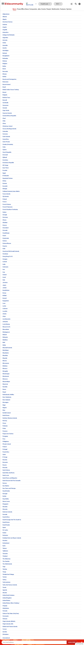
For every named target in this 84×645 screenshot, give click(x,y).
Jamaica (5, 282)
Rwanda (5, 467)
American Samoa (7, 22)
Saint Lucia (6, 475)
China (4, 123)
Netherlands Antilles (8, 394)
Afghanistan (6, 14)
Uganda (5, 590)
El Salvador (6, 175)
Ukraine (5, 592)
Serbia (4, 496)
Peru (4, 439)
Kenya (4, 293)
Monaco (5, 368)
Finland (5, 199)
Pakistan (5, 426)
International (6, 638)
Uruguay (5, 605)
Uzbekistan (6, 608)
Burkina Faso (6, 97)
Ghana (4, 220)
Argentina (5, 37)
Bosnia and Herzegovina (9, 79)
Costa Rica (6, 139)
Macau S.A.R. (6, 327)
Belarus (5, 61)
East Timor (6, 168)
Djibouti (5, 157)
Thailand (5, 556)
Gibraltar (5, 222)
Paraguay (5, 436)
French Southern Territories (10, 209)
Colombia (5, 131)
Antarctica (5, 32)
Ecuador (5, 170)
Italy (4, 280)
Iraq (4, 272)
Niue (4, 410)
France (4, 201)
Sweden (5, 540)
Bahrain (5, 53)
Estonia (5, 183)
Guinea (5, 241)
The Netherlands (7, 564)
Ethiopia (5, 188)
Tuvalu (4, 587)
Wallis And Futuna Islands (10, 626)
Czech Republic (7, 152)
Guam (4, 235)
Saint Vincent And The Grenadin (11, 480)
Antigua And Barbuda (8, 35)
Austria (5, 48)
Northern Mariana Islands (10, 418)
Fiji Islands (6, 196)
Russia (4, 465)
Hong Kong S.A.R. (8, 256)
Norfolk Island (7, 413)
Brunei (4, 92)
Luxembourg (6, 324)
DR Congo (5, 165)
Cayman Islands (7, 113)
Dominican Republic (8, 162)
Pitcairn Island (7, 444)
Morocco (5, 379)
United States (6, 600)
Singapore (5, 504)
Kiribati (4, 295)
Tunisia (5, 577)
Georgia (5, 214)
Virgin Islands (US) (8, 624)
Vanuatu (5, 611)
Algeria (4, 19)
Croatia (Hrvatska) (8, 144)
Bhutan (5, 74)
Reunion (5, 459)
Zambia (5, 631)
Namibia (5, 386)
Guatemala (6, 238)
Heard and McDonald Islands (11, 251)
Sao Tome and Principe (9, 488)
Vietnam (5, 618)
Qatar (4, 454)
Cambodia (5, 102)
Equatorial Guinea (7, 178)
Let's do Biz (79, 644)
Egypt (4, 173)
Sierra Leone (6, 501)
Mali (4, 342)
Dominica (5, 160)
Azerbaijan (6, 50)
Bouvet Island (6, 84)
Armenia (5, 40)
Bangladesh (6, 55)
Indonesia (5, 267)
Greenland (5, 227)
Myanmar (5, 384)
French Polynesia (7, 207)
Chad (4, 118)
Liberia (4, 313)
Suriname (5, 535)
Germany (5, 217)
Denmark (5, 155)
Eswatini (5, 186)
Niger (4, 405)
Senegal (5, 493)
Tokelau (5, 569)
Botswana (5, 82)
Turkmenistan (6, 582)
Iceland (5, 261)
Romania (5, 462)
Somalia (5, 514)
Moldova (5, 366)
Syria (4, 545)
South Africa (6, 517)
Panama (5, 431)
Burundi (5, 100)
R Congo (5, 457)
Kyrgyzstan (6, 300)
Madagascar (6, 332)
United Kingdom (7, 598)
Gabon (4, 212)
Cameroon (5, 105)
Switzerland (6, 543)
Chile (4, 121)
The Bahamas (6, 558)
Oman (4, 423)
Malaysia (5, 337)
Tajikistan (5, 551)
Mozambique (6, 381)
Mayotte (5, 358)
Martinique (6, 350)
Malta (4, 345)
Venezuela (6, 616)
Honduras (5, 254)
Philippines (6, 441)
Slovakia (5, 506)
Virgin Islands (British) (9, 621)
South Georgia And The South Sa (12, 519)
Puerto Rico (6, 452)
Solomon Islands (7, 512)
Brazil (4, 87)
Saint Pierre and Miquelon (10, 478)
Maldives (5, 340)
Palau (4, 428)
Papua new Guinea (8, 433)
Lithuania (5, 321)
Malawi (5, 334)
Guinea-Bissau (7, 243)
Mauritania (6, 353)
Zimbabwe (6, 634)
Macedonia (6, 329)
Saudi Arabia (6, 491)
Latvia (4, 306)
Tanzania (5, 553)
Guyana (5, 246)
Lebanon (5, 308)
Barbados (5, 58)
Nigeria (5, 407)
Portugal (5, 449)
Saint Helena (6, 470)
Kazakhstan (6, 290)
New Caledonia (7, 397)
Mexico (5, 360)
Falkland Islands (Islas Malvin (11, 191)
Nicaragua (5, 402)
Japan (4, 285)
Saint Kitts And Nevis (8, 472)
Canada (5, 108)
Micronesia (6, 363)
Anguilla (5, 29)
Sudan (4, 532)
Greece (5, 225)
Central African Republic (9, 115)
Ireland (4, 274)
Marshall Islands (7, 347)
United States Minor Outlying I (11, 603)
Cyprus (4, 149)
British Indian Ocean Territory (11, 89)
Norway (5, 420)
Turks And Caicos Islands (10, 585)
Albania (5, 16)
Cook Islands (6, 136)
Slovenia (5, 509)
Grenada (5, 230)
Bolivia (4, 76)
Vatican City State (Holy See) (11, 613)
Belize (4, 66)
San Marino (6, 486)
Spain (4, 527)
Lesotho (5, 311)
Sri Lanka (5, 530)
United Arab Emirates (8, 595)
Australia (5, 45)
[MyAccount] (79, 3)
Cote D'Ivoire (6, 141)
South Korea (6, 522)
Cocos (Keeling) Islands (9, 128)
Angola (4, 27)
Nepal (4, 392)
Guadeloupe (6, 233)
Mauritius (5, 355)
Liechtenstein (6, 319)
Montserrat (6, 376)
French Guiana (7, 204)
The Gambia (6, 561)
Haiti (4, 248)
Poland (4, 446)
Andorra (5, 24)
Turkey (4, 579)
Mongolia (5, 371)
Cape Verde (6, 110)
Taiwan (5, 548)
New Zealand (6, 400)
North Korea (6, 415)
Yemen (5, 629)
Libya (4, 316)
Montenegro (6, 373)
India (4, 264)
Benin (4, 68)
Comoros (5, 134)
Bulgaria (5, 95)
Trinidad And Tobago (8, 574)
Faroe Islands (6, 194)
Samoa (5, 483)
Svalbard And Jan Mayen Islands (12, 538)
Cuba (4, 147)
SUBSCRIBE (71, 642)
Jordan (4, 287)
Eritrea (4, 181)
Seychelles (6, 499)
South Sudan (6, 525)
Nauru (4, 389)
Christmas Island (7, 126)
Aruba (4, 42)
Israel (4, 277)
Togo (4, 566)
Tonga (4, 572)
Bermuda (5, 71)
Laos (4, 303)
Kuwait (4, 298)
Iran (4, 269)
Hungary (5, 259)
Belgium (5, 63)
